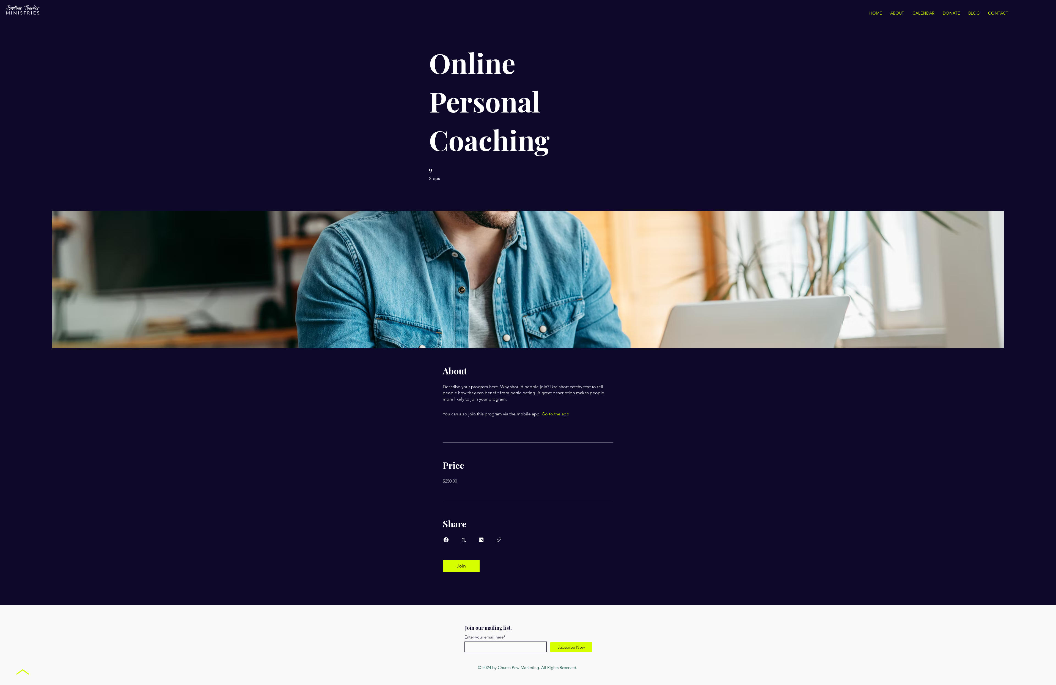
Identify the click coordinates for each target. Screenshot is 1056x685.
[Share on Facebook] (446, 539)
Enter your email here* (484, 637)
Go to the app (555, 414)
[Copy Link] (499, 539)
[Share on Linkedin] (481, 539)
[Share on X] (463, 539)
